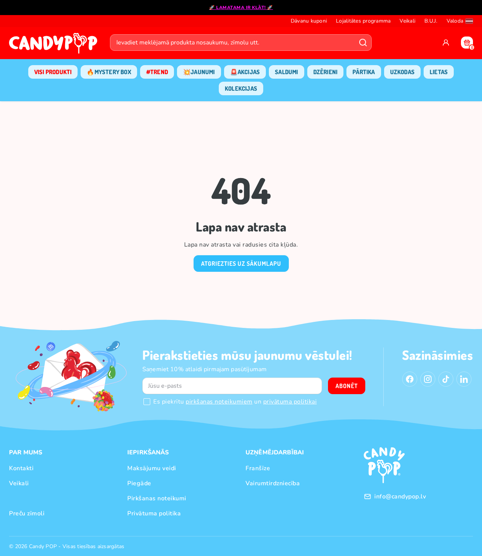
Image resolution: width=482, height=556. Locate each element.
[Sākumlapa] (55, 45)
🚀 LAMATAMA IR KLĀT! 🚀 (241, 8)
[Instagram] (427, 379)
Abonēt (347, 386)
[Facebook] (409, 379)
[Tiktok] (445, 379)
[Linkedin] (463, 379)
